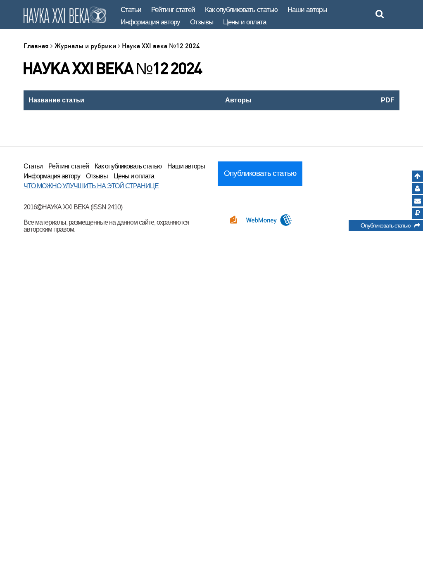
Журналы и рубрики (86, 46)
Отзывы (201, 22)
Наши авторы (307, 10)
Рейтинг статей (173, 10)
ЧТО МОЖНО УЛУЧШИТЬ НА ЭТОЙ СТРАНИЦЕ (91, 186)
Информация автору (150, 22)
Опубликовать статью (387, 225)
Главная (37, 46)
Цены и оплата (244, 22)
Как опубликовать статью (241, 10)
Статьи (131, 10)
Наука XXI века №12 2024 (161, 46)
